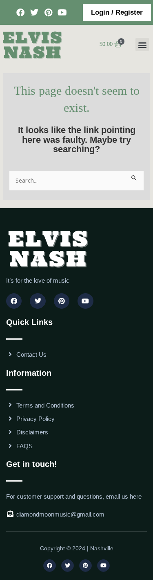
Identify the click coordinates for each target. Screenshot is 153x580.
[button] (142, 44)
